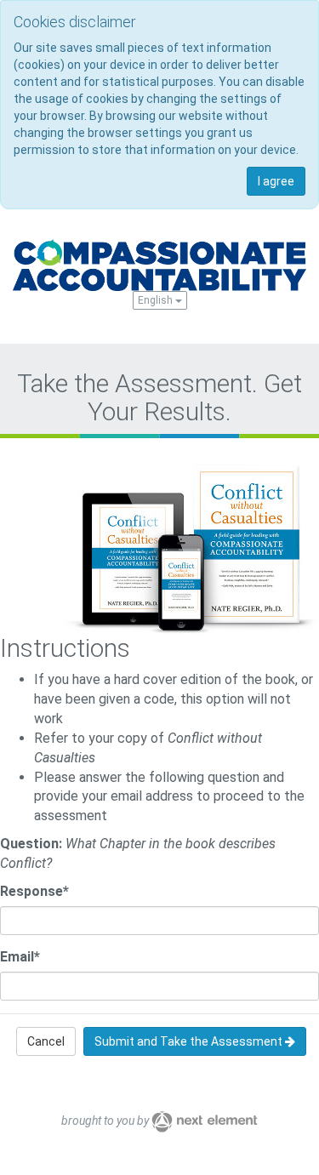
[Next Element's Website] (204, 1120)
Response (34, 891)
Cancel (46, 1041)
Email (20, 957)
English (156, 300)
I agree (276, 181)
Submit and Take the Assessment (189, 1041)
